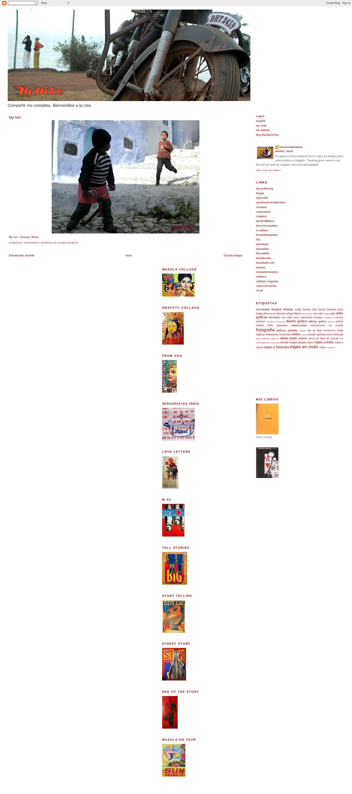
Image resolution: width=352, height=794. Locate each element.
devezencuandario (266, 225)
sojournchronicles (266, 285)
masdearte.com (265, 262)
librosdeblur (263, 253)
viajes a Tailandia (276, 347)
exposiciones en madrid (327, 325)
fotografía (32, 243)
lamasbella (262, 248)
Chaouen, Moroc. (30, 237)
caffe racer (293, 317)
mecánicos (329, 330)
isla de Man (314, 330)
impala (303, 330)
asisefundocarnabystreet (270, 202)
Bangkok (276, 309)
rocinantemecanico (267, 271)
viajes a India (323, 342)
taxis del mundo (329, 338)
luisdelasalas (263, 258)
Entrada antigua (233, 255)
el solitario (262, 230)
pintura (321, 334)
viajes (310, 342)
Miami (297, 313)
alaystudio (262, 197)
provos (329, 334)
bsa (284, 317)
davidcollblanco (265, 220)
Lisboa (260, 313)
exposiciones (299, 325)
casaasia (261, 207)
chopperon (329, 317)
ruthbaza (261, 276)
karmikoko (262, 244)
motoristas (285, 334)
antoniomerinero (291, 147)
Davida (307, 309)
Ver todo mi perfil (268, 170)
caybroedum (263, 211)
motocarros (271, 334)
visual (259, 290)
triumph (284, 342)
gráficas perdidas (287, 330)
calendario (306, 317)
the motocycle (272, 342)
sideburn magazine (267, 281)
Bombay (288, 309)
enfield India (264, 325)
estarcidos (282, 325)
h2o (258, 239)
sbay (258, 338)
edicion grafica (317, 321)
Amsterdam (263, 309)
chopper (317, 317)
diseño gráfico (296, 321)
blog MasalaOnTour (267, 134)
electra (331, 321)
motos (295, 334)
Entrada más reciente (21, 255)
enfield (339, 321)
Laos (340, 309)
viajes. (323, 347)
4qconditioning (264, 188)
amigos (326, 314)
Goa (314, 309)
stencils (302, 338)
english (260, 116)
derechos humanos (275, 321)
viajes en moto (68, 243)
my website (263, 130)
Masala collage (285, 313)
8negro (260, 193)
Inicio (129, 255)
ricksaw (338, 334)
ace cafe (318, 313)
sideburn (266, 338)
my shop (261, 125)
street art (314, 338)
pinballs (312, 334)
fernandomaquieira (267, 234)
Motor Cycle (306, 314)
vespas (301, 342)
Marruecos (48, 243)
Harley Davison (327, 309)
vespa (293, 342)
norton (304, 335)
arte (333, 313)
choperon (261, 216)
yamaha (331, 347)
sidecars (275, 338)
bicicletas (274, 317)
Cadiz (298, 309)
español (260, 120)
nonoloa (260, 267)
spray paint (288, 338)
